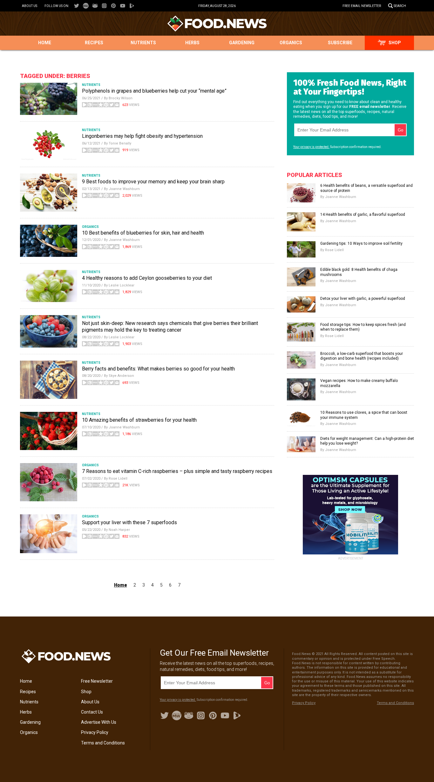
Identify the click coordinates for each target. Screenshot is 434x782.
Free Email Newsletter (361, 6)
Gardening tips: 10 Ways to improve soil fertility (361, 243)
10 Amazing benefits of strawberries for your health (139, 420)
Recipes (94, 42)
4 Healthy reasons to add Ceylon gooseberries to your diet (147, 278)
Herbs (192, 42)
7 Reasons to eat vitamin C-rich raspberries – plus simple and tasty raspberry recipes (177, 471)
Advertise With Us (98, 722)
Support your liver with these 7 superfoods (129, 522)
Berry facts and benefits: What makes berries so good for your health (158, 369)
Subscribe (340, 42)
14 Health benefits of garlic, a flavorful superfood (362, 214)
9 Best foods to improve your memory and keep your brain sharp (153, 182)
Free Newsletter (97, 681)
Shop (395, 42)
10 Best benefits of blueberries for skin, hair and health (143, 233)
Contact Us (92, 712)
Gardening (241, 42)
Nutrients (143, 42)
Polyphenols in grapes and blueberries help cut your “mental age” (154, 91)
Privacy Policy (94, 732)
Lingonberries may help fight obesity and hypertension (142, 136)
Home (44, 42)
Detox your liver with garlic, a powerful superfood (362, 298)
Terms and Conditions (103, 742)
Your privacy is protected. (311, 147)
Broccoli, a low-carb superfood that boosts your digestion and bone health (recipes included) (361, 356)
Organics (291, 42)
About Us (29, 6)
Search (400, 6)
